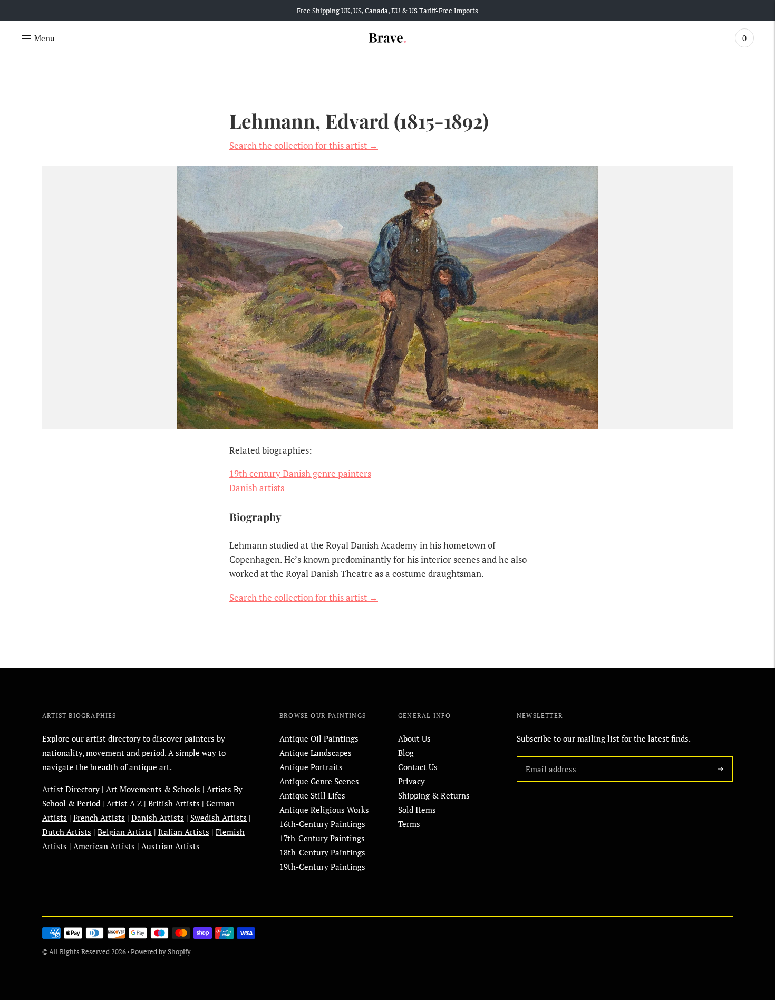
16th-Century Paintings (322, 824)
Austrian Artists (170, 846)
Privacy (411, 781)
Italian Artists (183, 831)
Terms (409, 824)
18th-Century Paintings (322, 852)
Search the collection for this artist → (303, 145)
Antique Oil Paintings (319, 738)
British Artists (174, 803)
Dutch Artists (66, 831)
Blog (406, 752)
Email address (548, 756)
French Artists (99, 817)
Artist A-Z (124, 803)
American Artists (104, 846)
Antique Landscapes (315, 752)
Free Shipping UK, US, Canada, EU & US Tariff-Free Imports (387, 10)
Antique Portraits (311, 767)
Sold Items (417, 809)
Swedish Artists (218, 817)
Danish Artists (157, 817)
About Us (414, 738)
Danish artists (256, 488)
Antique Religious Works (324, 809)
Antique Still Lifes (312, 795)
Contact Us (418, 767)
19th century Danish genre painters (300, 473)
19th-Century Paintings (322, 866)
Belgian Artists (125, 831)
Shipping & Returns (434, 795)
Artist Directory (71, 789)
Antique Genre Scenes (319, 781)
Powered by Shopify (161, 951)
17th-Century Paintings (322, 838)
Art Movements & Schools (153, 789)
